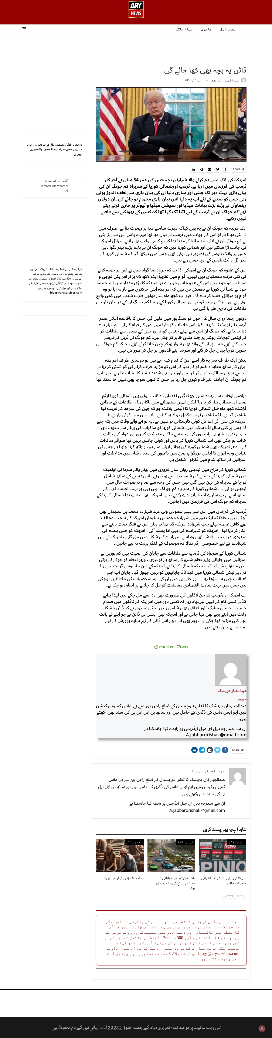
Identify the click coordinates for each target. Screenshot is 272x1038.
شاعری (206, 29)
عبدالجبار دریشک (232, 691)
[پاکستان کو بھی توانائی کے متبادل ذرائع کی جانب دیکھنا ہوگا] (171, 855)
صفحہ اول (228, 29)
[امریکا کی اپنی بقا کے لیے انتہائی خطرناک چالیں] (222, 855)
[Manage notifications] (262, 1028)
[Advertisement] (136, 47)
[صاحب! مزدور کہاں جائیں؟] (120, 855)
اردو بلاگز (237, 841)
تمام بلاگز (184, 29)
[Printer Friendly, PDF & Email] (171, 646)
